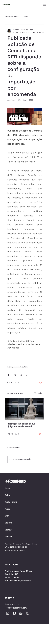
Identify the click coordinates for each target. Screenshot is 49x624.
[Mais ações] (40, 31)
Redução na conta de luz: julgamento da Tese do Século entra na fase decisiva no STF (24, 425)
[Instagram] (27, 613)
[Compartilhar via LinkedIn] (21, 375)
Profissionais (11, 502)
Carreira (9, 530)
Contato (8, 523)
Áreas (7, 509)
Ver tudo (38, 393)
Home (7, 488)
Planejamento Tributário (17, 367)
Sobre (7, 495)
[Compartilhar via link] (27, 375)
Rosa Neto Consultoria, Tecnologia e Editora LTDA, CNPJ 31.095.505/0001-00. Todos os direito (21, 547)
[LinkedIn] (14, 613)
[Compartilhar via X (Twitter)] (15, 375)
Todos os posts (11, 16)
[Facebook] (7, 613)
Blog (7, 516)
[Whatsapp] (20, 613)
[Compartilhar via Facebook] (8, 375)
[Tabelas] (38, 536)
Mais (25, 16)
